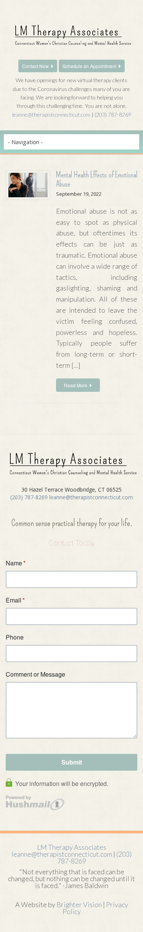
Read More (75, 385)
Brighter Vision (79, 904)
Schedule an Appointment (89, 66)
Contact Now (35, 66)
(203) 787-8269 (113, 114)
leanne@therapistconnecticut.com (51, 114)
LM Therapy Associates (71, 847)
